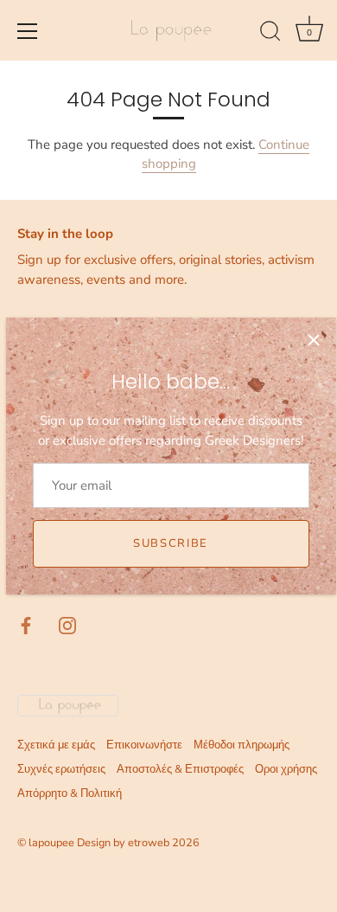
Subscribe (170, 543)
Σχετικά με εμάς (56, 745)
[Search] (270, 34)
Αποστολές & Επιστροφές (180, 769)
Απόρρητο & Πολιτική (69, 793)
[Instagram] (67, 624)
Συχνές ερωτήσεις (61, 769)
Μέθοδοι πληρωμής (241, 745)
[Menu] (28, 31)
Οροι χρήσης (286, 769)
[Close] (314, 340)
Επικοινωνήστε (144, 745)
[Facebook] (26, 624)
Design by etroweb (124, 843)
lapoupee (51, 843)
